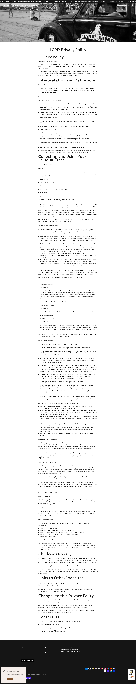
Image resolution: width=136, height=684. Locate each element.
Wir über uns (16, 6)
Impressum (23, 652)
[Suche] (129, 6)
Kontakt (27, 6)
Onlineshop (7, 6)
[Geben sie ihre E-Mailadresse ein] (81, 657)
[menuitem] (8, 5)
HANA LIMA (68, 6)
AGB (22, 654)
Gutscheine (34, 6)
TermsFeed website (82, 274)
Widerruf (23, 658)
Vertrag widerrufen (27, 660)
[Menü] (134, 670)
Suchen (22, 648)
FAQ (22, 6)
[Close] (25, 668)
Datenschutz (24, 656)
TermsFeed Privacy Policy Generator (70, 75)
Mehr (16, 676)
